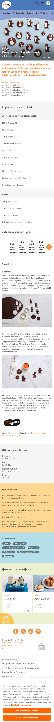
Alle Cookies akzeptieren (27, 718)
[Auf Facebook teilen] (15, 631)
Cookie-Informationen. (21, 705)
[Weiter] (49, 247)
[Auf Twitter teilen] (23, 631)
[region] (27, 700)
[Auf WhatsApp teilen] (30, 631)
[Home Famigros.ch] (6, 5)
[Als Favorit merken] (28, 610)
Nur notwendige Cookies (27, 711)
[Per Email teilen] (38, 631)
